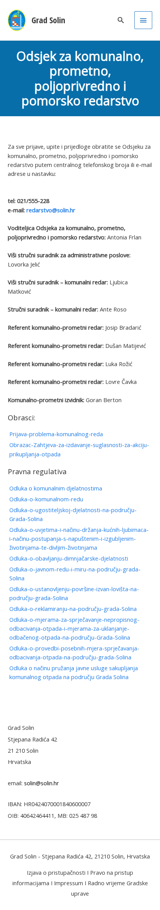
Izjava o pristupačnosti (56, 872)
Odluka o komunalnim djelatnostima (55, 488)
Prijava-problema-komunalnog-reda (56, 434)
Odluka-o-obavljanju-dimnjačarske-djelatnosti (68, 558)
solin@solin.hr (41, 783)
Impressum (68, 883)
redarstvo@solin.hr (50, 210)
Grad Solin (48, 20)
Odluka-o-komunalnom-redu (46, 499)
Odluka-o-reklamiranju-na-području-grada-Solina (73, 608)
